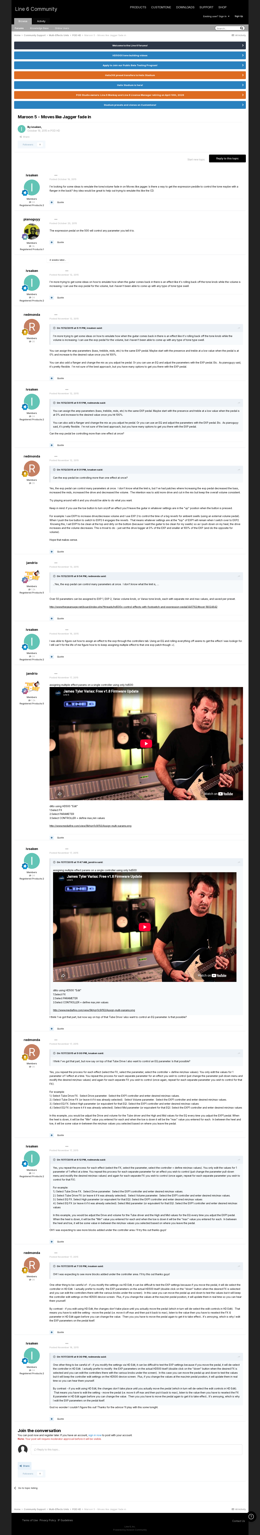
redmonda (32, 314)
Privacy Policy (48, 1520)
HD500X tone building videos (130, 55)
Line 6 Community (36, 9)
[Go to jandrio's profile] (32, 575)
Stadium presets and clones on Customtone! (130, 104)
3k (33, 246)
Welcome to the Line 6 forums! (130, 45)
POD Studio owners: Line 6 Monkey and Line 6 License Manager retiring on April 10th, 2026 (130, 95)
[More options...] (55, 175)
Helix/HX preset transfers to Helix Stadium (130, 75)
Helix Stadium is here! (130, 85)
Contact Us (238, 1520)
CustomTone (161, 7)
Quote (60, 202)
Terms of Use (30, 1520)
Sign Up (239, 16)
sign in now (95, 1435)
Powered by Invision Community (130, 1529)
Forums (19, 28)
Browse (23, 21)
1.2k (33, 589)
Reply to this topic (227, 158)
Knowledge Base (39, 28)
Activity (41, 21)
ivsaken (36, 126)
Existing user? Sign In (215, 16)
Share (26, 136)
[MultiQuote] (52, 202)
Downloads (185, 7)
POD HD (55, 130)
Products (138, 7)
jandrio (31, 563)
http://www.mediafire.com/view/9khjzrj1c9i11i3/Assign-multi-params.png (90, 825)
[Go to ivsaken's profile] (21, 129)
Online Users (62, 28)
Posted (63, 179)
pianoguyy (32, 219)
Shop (222, 7)
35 (33, 341)
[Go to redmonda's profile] (32, 327)
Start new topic (196, 159)
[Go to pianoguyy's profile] (32, 232)
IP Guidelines (65, 1520)
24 (33, 202)
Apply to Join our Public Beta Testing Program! (130, 65)
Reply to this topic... (48, 1449)
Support (206, 7)
